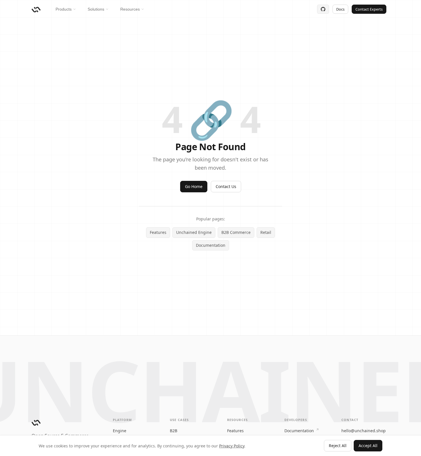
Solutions (96, 9)
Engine (119, 430)
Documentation (210, 245)
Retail (265, 232)
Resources (130, 9)
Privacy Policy (231, 446)
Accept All (368, 445)
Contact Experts (369, 9)
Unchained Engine (194, 232)
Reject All (338, 445)
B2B (173, 430)
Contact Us (226, 186)
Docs (340, 9)
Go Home (193, 186)
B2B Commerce (236, 232)
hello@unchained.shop (363, 430)
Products (64, 9)
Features (158, 232)
